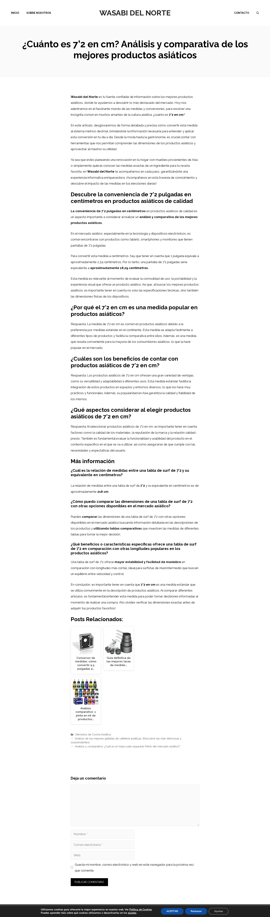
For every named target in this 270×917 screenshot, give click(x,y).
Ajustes (218, 911)
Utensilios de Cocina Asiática (93, 734)
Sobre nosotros (38, 12)
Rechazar (196, 911)
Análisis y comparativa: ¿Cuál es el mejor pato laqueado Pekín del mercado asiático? (127, 746)
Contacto (241, 12)
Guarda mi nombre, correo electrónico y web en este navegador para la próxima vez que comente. (134, 867)
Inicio (15, 12)
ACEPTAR (172, 911)
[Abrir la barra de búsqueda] (258, 12)
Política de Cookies (140, 909)
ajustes (132, 913)
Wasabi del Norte (135, 12)
